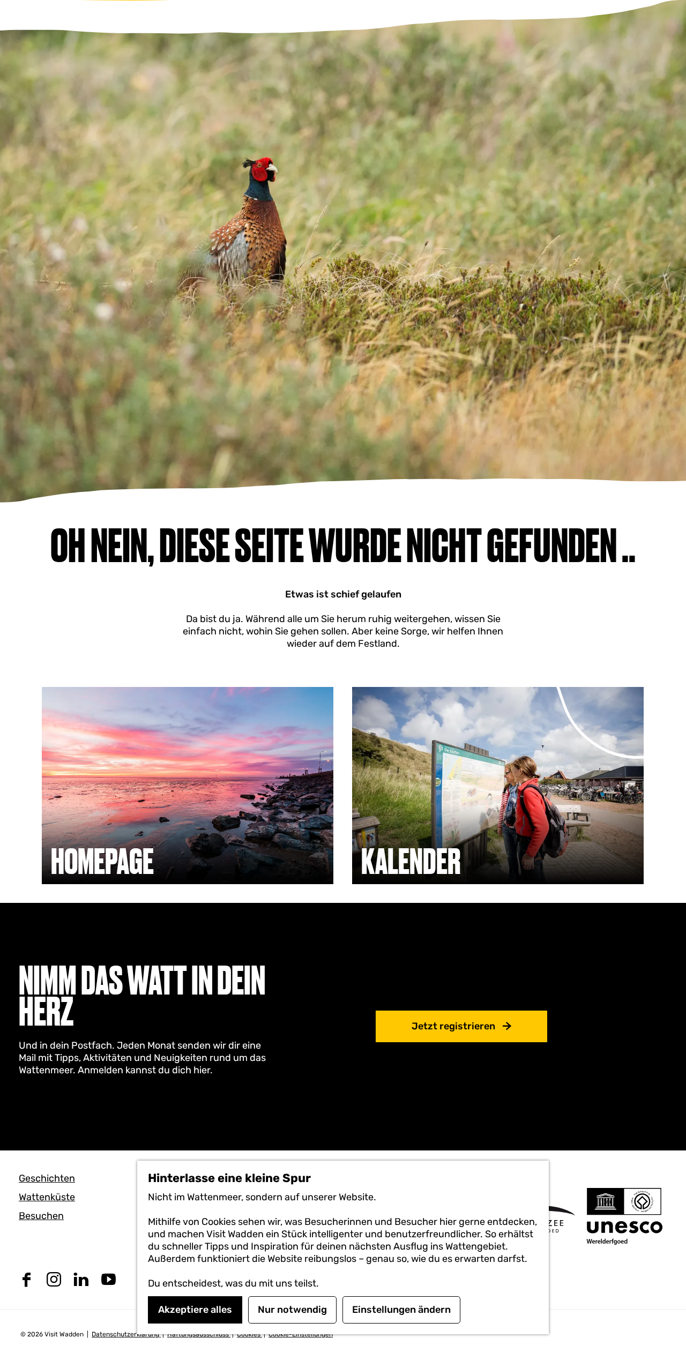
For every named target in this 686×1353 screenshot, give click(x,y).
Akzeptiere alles (195, 1309)
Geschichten (47, 1178)
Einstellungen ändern (401, 1309)
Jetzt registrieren (453, 1026)
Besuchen (41, 1216)
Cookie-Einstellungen (301, 1334)
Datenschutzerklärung (126, 1334)
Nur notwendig (292, 1309)
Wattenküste (47, 1197)
